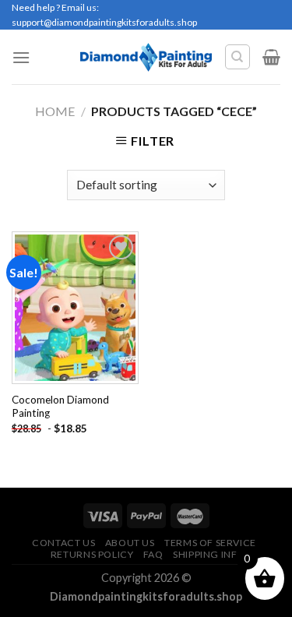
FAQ (153, 554)
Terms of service (210, 542)
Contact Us (63, 542)
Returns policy (92, 554)
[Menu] (21, 57)
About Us (130, 542)
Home (55, 111)
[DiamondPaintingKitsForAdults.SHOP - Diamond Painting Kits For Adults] (146, 57)
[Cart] (271, 57)
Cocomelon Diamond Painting (60, 406)
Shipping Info (209, 554)
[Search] (238, 56)
